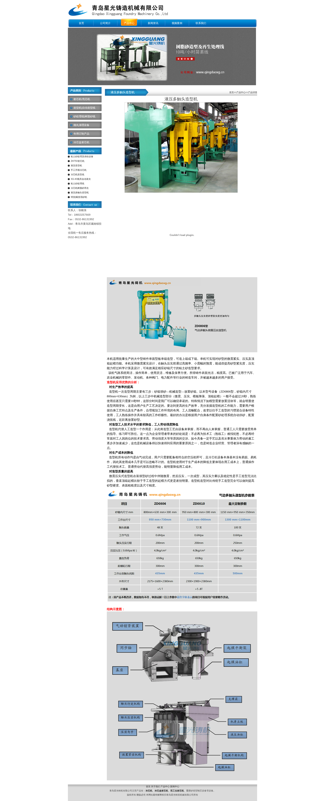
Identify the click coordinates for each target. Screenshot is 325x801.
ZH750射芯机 (77, 161)
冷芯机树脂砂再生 (80, 188)
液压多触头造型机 (80, 192)
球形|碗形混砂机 (79, 197)
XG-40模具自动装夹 (81, 179)
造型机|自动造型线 (84, 107)
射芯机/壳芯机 (82, 99)
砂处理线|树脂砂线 (84, 116)
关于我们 (155, 786)
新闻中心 (174, 786)
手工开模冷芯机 (79, 170)
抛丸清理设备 (81, 124)
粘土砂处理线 (77, 183)
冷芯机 (212, 457)
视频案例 (177, 23)
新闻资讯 (153, 23)
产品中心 (129, 23)
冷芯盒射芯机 (81, 142)
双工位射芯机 (177, 790)
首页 (81, 23)
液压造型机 (76, 165)
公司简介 (105, 23)
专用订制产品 (81, 133)
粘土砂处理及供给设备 (82, 156)
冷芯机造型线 (77, 174)
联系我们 (201, 23)
